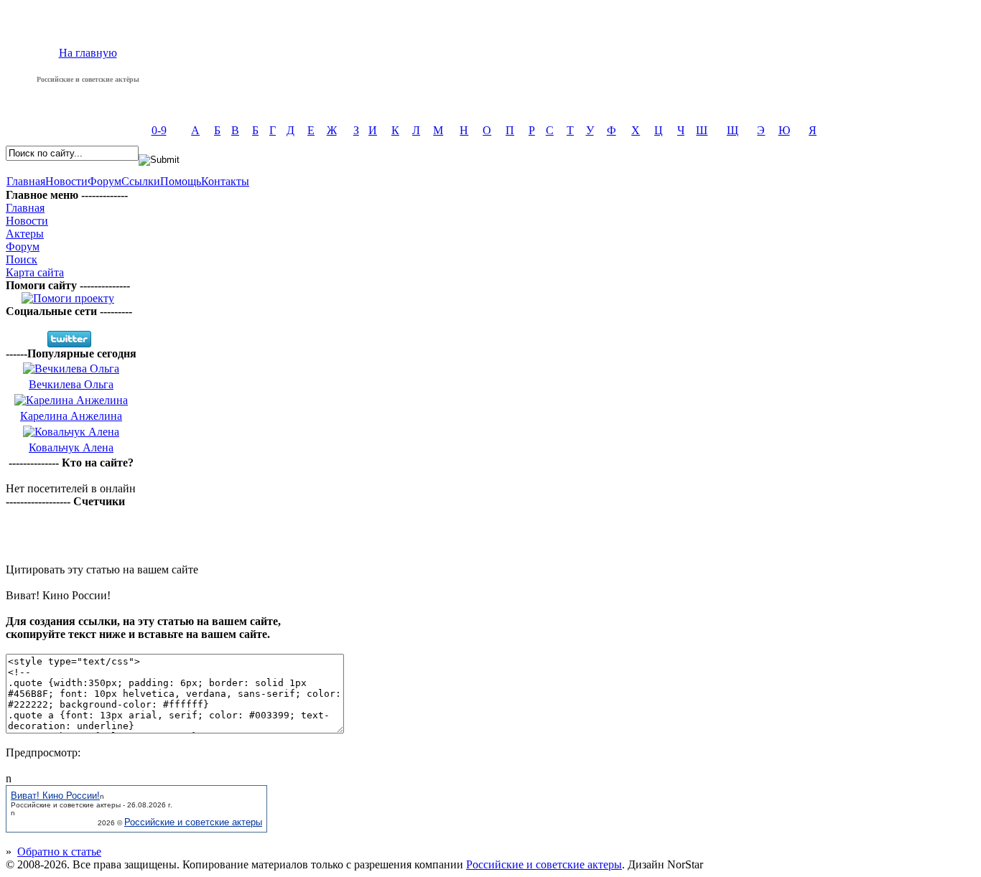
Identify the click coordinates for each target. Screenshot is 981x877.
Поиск (21, 259)
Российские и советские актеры (193, 822)
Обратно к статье (59, 851)
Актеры (25, 234)
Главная (25, 181)
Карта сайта (35, 272)
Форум (104, 181)
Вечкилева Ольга (71, 384)
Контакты (225, 181)
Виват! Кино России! (55, 795)
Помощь (180, 181)
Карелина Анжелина (71, 416)
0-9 (159, 130)
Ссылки (140, 181)
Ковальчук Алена (71, 447)
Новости (66, 181)
